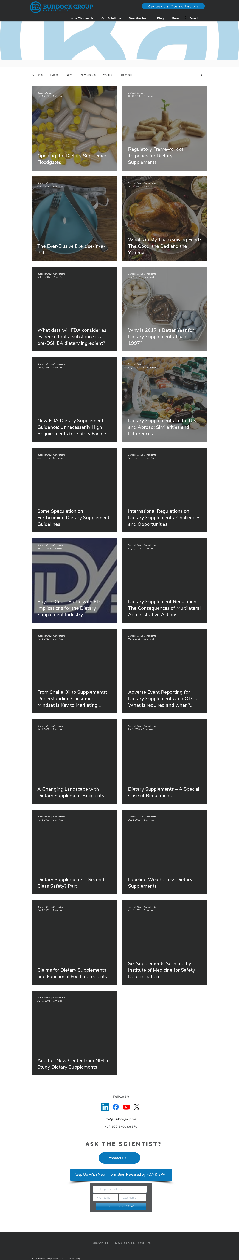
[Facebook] (116, 1107)
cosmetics (127, 75)
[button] (111, 18)
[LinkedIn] (105, 1107)
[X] (137, 1107)
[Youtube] (126, 1107)
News (69, 75)
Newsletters (88, 75)
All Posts (37, 75)
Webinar (108, 75)
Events (54, 75)
